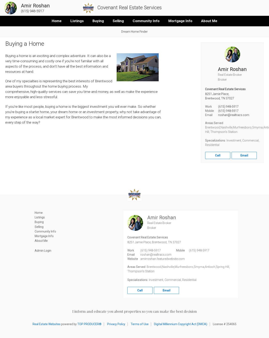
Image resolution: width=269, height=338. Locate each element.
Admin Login (43, 250)
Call (217, 155)
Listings (77, 21)
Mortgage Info (180, 21)
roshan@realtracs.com (233, 115)
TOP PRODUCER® (89, 324)
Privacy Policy (116, 324)
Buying (98, 21)
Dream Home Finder (134, 31)
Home (57, 21)
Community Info (146, 21)
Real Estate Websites (47, 324)
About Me (209, 21)
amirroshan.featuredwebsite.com (162, 259)
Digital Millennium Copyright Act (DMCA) (180, 324)
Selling (118, 21)
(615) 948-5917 (228, 106)
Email (244, 155)
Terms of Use (140, 324)
